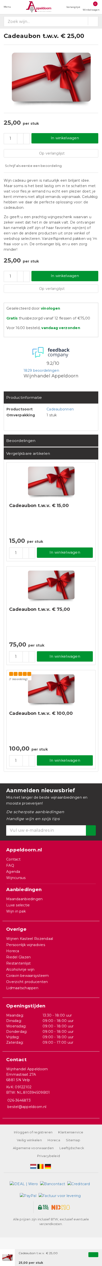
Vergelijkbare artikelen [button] (28, 453)
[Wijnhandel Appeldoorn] (38, 6)
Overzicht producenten (27, 982)
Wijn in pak (16, 911)
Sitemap (73, 1140)
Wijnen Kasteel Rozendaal (29, 938)
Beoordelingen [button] (20, 440)
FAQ (10, 865)
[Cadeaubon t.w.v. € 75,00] (51, 586)
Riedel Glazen (18, 957)
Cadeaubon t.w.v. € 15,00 (39, 505)
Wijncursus (16, 878)
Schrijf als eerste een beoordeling (33, 166)
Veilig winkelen (29, 1140)
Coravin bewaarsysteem (27, 975)
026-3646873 (19, 1100)
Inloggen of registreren (33, 1132)
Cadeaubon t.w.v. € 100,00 (41, 713)
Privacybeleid (48, 1156)
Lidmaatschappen (22, 988)
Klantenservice (70, 1132)
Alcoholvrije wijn (20, 969)
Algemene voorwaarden (33, 1148)
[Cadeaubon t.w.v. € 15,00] (51, 482)
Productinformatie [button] (24, 397)
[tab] (51, 397)
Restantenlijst (18, 963)
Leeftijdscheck (71, 1148)
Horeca (12, 951)
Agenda (13, 871)
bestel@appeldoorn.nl (26, 1107)
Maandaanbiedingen (24, 899)
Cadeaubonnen (60, 409)
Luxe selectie (18, 905)
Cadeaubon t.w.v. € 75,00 (39, 609)
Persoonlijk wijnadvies (25, 945)
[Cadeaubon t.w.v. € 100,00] (51, 690)
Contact (13, 859)
